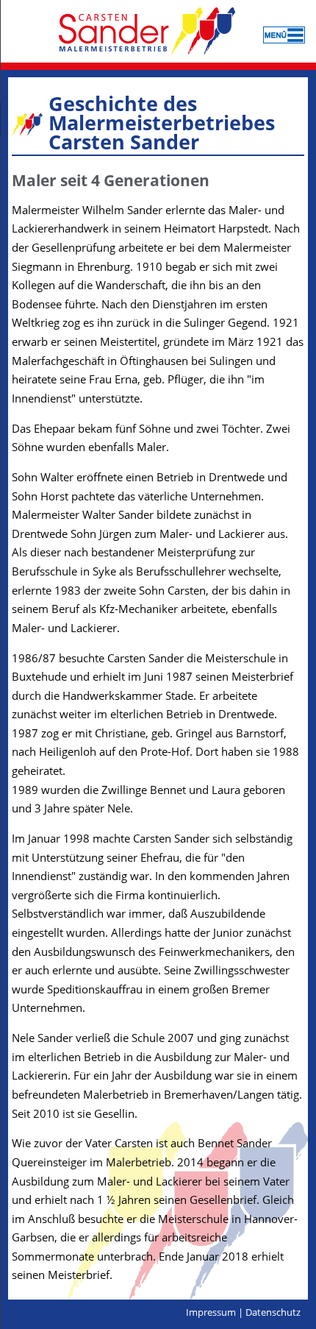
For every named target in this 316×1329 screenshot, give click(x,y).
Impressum (211, 1312)
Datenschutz (273, 1312)
